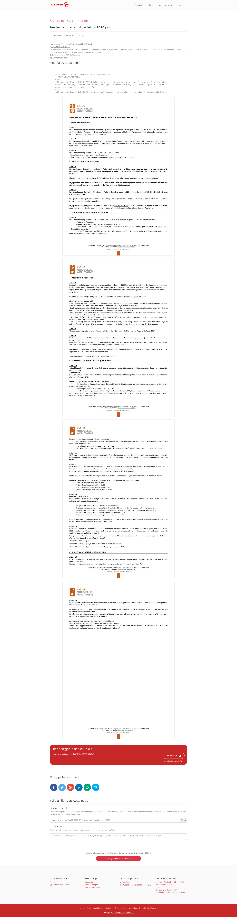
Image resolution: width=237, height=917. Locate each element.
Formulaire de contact (61, 885)
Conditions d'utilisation (102, 908)
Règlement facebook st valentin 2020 (170, 882)
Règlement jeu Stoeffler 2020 (166, 890)
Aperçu (82, 36)
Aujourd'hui (124, 882)
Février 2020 (71, 21)
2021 (144, 885)
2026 (122, 885)
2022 (140, 885)
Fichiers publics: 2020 (57, 21)
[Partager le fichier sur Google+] (70, 787)
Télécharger (171, 755)
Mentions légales (85, 908)
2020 (149, 885)
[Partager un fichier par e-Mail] (95, 787)
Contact (149, 5)
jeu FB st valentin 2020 (164, 885)
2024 (131, 885)
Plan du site (129, 913)
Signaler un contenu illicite (119, 859)
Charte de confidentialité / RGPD (145, 908)
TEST (157, 887)
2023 (136, 885)
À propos (53, 882)
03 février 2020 (83, 21)
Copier (183, 820)
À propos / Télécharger (63, 36)
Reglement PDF (118, 913)
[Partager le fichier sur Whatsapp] (87, 787)
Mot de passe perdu (92, 887)
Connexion (180, 5)
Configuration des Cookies (122, 908)
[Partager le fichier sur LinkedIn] (79, 787)
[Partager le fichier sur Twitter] (62, 787)
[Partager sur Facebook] (53, 787)
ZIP (182, 761)
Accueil (138, 5)
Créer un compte (164, 5)
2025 (127, 885)
